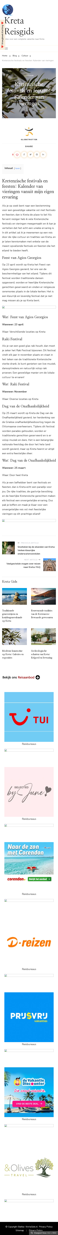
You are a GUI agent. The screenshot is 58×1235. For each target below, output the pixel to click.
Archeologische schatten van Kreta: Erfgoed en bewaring (41, 654)
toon (17, 168)
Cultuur (29, 75)
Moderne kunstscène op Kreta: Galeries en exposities (13, 654)
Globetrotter (29, 139)
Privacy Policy (46, 1226)
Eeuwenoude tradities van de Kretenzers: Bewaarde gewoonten (42, 614)
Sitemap (20, 1230)
